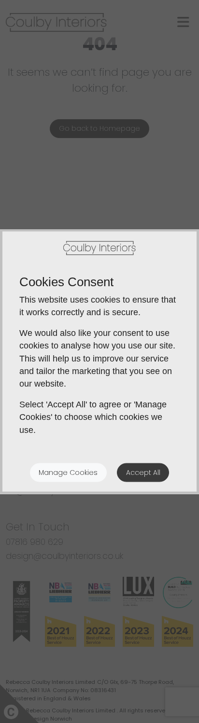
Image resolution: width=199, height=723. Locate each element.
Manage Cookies (68, 472)
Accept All (143, 472)
